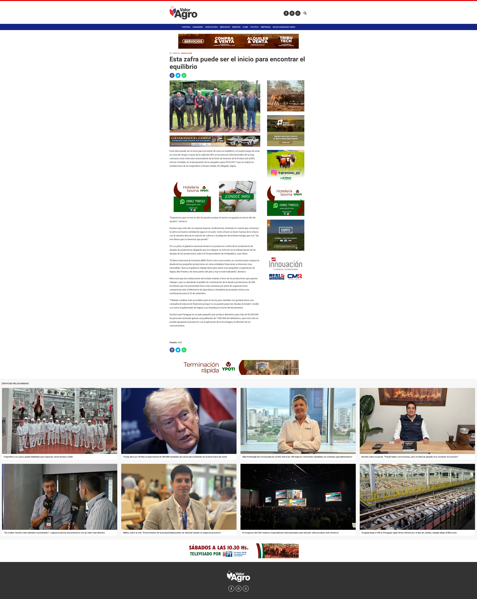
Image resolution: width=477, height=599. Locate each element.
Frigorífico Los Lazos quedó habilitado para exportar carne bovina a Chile (38, 457)
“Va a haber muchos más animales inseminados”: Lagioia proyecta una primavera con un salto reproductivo (54, 533)
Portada (186, 27)
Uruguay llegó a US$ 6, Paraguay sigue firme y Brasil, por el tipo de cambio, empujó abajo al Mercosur (409, 533)
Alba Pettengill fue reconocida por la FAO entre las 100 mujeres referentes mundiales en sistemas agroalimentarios (297, 457)
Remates (236, 27)
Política (254, 27)
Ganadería (198, 27)
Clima (245, 27)
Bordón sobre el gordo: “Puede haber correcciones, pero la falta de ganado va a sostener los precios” (410, 457)
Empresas (265, 27)
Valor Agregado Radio (284, 27)
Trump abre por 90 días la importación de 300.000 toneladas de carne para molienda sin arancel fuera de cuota (175, 457)
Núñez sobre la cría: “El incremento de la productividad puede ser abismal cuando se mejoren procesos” (172, 533)
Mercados (225, 27)
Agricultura (211, 27)
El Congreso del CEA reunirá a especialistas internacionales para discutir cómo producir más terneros (290, 533)
